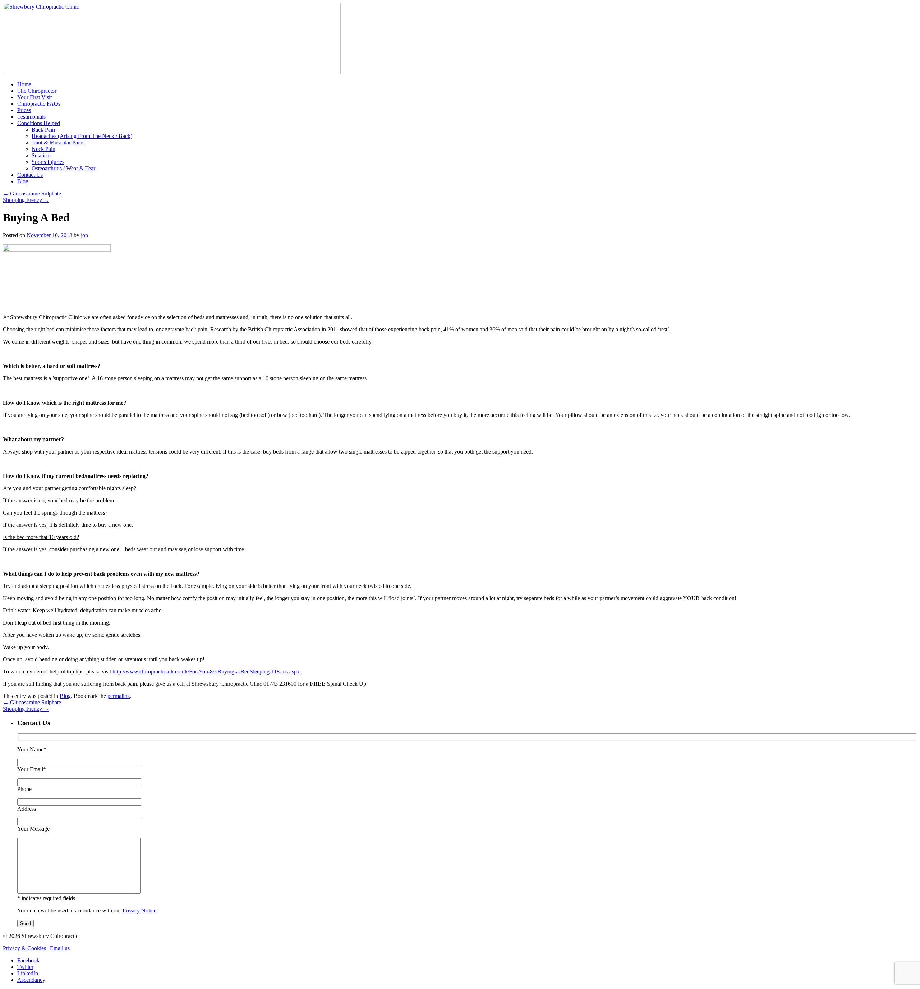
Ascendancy (31, 980)
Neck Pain (43, 149)
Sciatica (40, 155)
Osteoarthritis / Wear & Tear (63, 168)
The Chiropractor (36, 91)
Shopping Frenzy (26, 200)
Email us (60, 948)
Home (24, 84)
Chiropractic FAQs (38, 104)
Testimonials (31, 117)
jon (84, 235)
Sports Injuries (48, 162)
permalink (118, 696)
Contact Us (30, 175)
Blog (22, 181)
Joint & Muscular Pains (58, 142)
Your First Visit (34, 97)
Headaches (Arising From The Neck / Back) (82, 136)
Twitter (25, 967)
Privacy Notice (139, 910)
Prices (24, 110)
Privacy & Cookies (24, 948)
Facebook (28, 960)
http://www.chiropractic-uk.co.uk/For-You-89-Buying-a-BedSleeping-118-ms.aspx (206, 671)
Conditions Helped (38, 123)
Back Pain (43, 129)
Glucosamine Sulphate (32, 193)
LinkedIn (27, 973)
